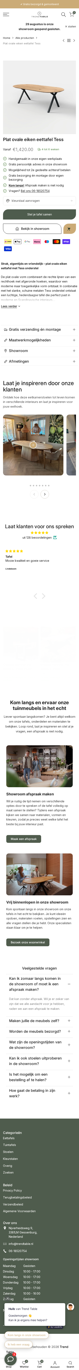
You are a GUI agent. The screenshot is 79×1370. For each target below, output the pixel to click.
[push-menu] (6, 14)
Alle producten (24, 37)
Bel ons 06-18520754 (35, 191)
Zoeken (8, 1172)
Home (6, 37)
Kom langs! (16, 185)
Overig (7, 1165)
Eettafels (9, 1138)
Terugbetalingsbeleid (17, 1197)
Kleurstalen (10, 1158)
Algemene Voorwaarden (19, 1211)
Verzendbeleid (13, 1204)
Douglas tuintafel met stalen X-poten (55, 666)
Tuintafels (9, 1145)
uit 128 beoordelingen (37, 537)
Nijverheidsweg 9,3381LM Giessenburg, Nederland (23, 1232)
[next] (45, 494)
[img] (39, 532)
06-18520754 (18, 1251)
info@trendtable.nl (21, 1244)
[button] (36, 596)
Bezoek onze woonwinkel (28, 942)
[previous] (34, 494)
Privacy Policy (12, 1190)
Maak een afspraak (24, 839)
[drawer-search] (63, 14)
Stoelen (8, 1152)
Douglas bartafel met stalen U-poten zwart (17, 666)
